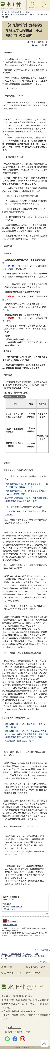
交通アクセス (14, 1027)
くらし (28, 12)
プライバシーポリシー (38, 967)
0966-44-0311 (19, 1004)
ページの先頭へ (43, 950)
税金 (36, 954)
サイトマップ (34, 973)
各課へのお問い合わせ (19, 1032)
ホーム (4, 12)
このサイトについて (12, 973)
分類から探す (16, 12)
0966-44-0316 (16, 906)
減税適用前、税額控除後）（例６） (20, 741)
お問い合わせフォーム (11, 909)
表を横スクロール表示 (14, 396)
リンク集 (7, 967)
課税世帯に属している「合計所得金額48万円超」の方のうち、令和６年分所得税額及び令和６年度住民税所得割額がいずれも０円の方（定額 (26, 734)
